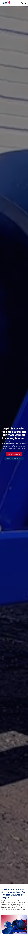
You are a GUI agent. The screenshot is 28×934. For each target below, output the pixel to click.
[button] (25, 3)
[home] (7, 3)
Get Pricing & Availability (14, 454)
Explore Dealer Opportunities (14, 458)
